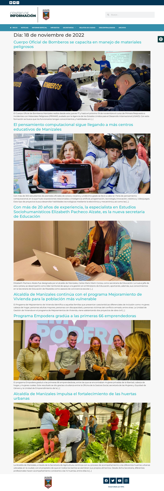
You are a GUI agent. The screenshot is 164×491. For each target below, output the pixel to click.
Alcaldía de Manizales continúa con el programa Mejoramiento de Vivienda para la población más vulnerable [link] (78, 296)
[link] (161, 39)
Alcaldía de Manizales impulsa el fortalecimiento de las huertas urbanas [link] (75, 396)
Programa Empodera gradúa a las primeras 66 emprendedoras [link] (75, 315)
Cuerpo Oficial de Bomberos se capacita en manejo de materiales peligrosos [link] (77, 44)
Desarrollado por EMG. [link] (116, 487)
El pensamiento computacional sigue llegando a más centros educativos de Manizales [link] (73, 126)
